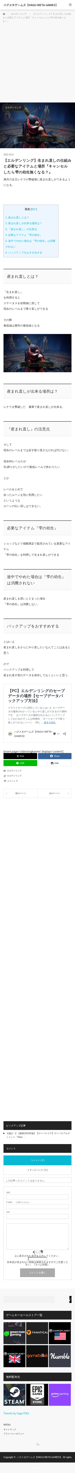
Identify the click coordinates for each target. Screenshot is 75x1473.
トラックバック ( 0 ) (37, 1170)
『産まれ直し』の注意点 (21, 229)
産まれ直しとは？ (17, 217)
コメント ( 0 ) (37, 1160)
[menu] (70, 5)
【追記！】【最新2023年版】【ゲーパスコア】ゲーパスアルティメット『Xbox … (38, 1135)
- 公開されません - (18, 1202)
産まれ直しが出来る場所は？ (23, 223)
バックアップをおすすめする (23, 252)
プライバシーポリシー (13, 1433)
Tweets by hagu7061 (16, 1413)
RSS (37, 1443)
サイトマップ (9, 1429)
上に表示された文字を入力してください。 (37, 1255)
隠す (33, 209)
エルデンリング (13, 107)
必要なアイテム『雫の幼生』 (23, 234)
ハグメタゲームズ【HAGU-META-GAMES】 (30, 4)
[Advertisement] (37, 63)
